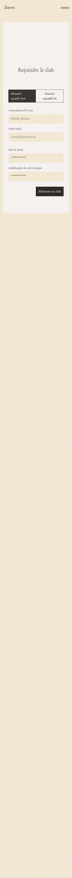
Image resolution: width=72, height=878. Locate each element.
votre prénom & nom (20, 110)
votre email (14, 129)
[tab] (22, 96)
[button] (65, 7)
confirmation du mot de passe (25, 168)
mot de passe (15, 150)
